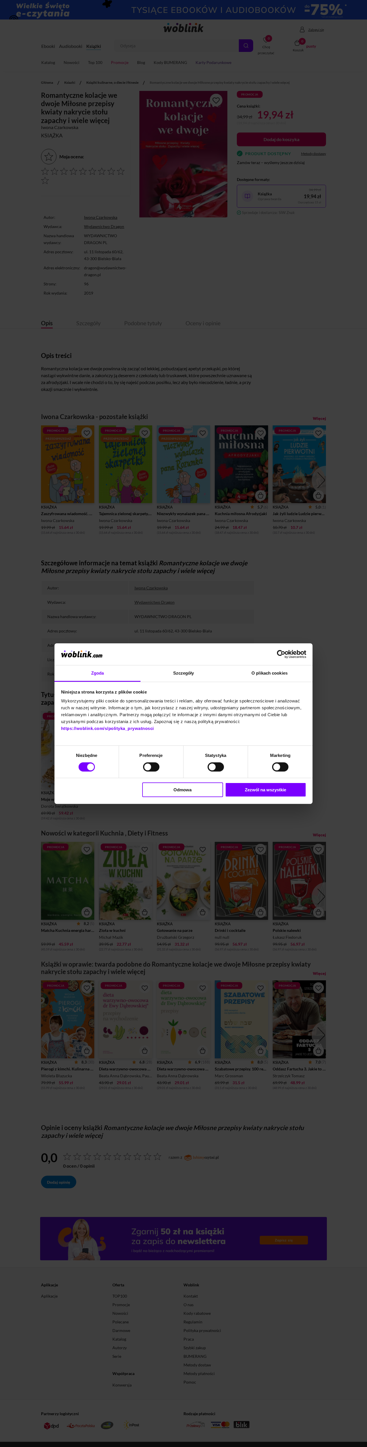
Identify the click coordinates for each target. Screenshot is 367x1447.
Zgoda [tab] (97, 673)
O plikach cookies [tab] (269, 673)
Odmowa (182, 789)
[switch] (151, 767)
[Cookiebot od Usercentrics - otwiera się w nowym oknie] (281, 654)
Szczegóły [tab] (183, 673)
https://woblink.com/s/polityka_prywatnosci (107, 728)
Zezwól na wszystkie (265, 789)
